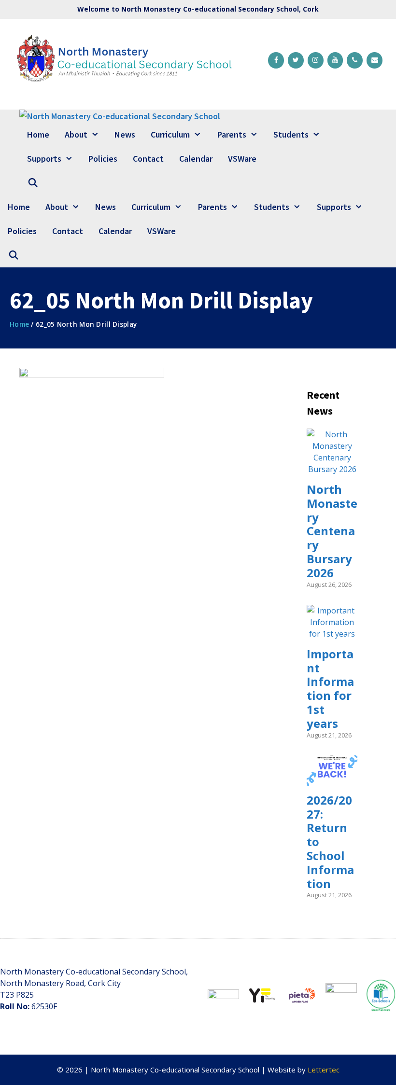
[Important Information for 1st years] (332, 633)
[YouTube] (335, 60)
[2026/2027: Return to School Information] (332, 780)
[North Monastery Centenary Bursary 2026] (332, 469)
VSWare (242, 158)
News (124, 134)
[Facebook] (276, 60)
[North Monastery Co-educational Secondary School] (119, 116)
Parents (231, 134)
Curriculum (170, 134)
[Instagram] (316, 60)
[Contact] (374, 60)
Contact (148, 158)
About (76, 134)
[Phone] (355, 60)
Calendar (195, 158)
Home (38, 134)
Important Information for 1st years (330, 688)
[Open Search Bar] (32, 183)
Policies (102, 158)
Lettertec (323, 1069)
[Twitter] (296, 60)
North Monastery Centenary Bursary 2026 (332, 531)
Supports (44, 158)
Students (291, 134)
